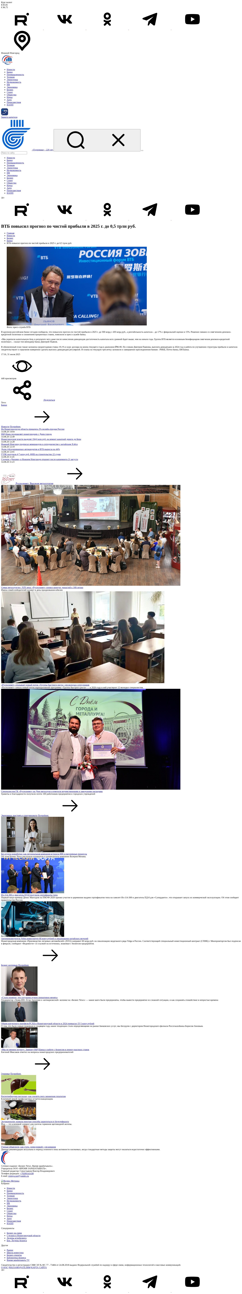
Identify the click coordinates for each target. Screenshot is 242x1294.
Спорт (10, 92)
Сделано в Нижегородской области (23, 1235)
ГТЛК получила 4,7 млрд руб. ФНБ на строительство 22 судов (31, 454)
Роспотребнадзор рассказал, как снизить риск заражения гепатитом (33, 1096)
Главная (10, 233)
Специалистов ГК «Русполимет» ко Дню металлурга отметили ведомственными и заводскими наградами (52, 791)
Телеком (11, 77)
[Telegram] (150, 29)
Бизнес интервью (9, 965)
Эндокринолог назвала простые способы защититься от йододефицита (35, 1121)
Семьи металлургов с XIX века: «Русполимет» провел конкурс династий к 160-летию (42, 587)
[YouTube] (192, 29)
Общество (11, 95)
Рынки (10, 1250)
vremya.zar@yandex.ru (18, 1176)
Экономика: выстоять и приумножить (19, 815)
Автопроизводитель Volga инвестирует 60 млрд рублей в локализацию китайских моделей (44, 938)
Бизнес (10, 89)
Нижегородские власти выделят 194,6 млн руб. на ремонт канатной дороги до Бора (41, 439)
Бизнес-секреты (14, 1255)
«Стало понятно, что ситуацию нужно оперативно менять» (29, 997)
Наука (9, 97)
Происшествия (14, 102)
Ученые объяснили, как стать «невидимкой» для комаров (28, 1147)
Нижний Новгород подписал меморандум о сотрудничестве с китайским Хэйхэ (39, 444)
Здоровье (5, 1073)
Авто (9, 100)
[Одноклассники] (107, 29)
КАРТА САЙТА (39, 1267)
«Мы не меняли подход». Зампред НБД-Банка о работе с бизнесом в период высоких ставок (45, 1049)
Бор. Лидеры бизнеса (17, 1240)
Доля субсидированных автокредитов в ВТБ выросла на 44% (30, 449)
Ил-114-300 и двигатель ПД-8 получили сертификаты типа (29, 895)
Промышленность (15, 74)
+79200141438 (27, 1173)
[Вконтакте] (65, 29)
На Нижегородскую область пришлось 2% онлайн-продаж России (32, 429)
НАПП (10, 105)
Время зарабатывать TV (18, 1260)
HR (8, 84)
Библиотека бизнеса (16, 1257)
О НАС (4, 1267)
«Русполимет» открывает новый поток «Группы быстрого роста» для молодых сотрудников (45, 685)
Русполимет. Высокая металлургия (34, 483)
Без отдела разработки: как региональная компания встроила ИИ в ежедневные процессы (44, 854)
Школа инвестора (15, 1252)
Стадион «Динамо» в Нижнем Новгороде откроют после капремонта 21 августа (39, 459)
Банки (10, 72)
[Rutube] (22, 29)
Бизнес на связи (14, 1233)
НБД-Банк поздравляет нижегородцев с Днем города (26, 434)
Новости (11, 69)
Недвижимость (14, 82)
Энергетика (12, 79)
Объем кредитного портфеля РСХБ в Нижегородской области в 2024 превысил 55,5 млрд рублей (47, 1023)
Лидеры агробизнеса (16, 1238)
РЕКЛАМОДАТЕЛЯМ (20, 1267)
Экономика (12, 87)
